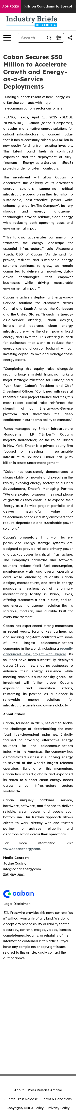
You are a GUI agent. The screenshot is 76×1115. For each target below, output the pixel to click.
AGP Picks (10, 6)
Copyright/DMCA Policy (25, 1108)
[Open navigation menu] (7, 38)
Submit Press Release (21, 1099)
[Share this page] (70, 38)
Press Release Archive (45, 1090)
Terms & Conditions (57, 1099)
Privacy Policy (59, 1108)
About (19, 1090)
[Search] (49, 37)
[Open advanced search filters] (59, 37)
